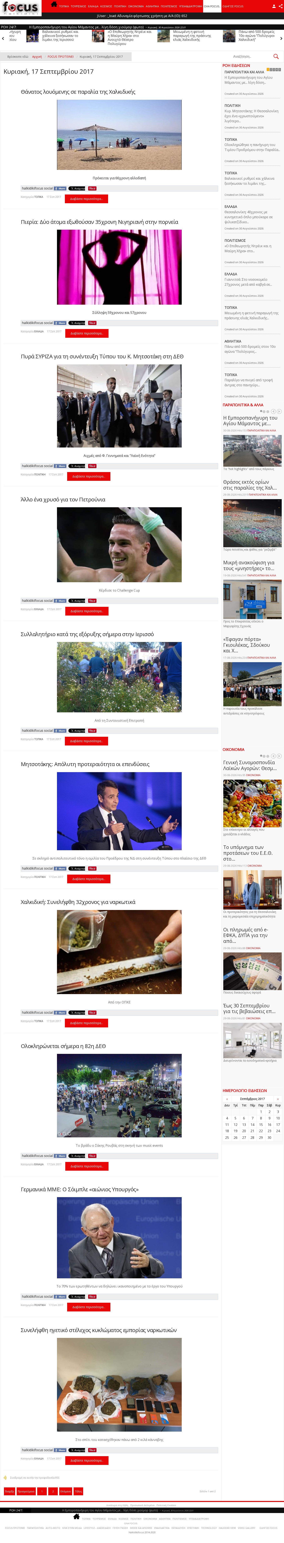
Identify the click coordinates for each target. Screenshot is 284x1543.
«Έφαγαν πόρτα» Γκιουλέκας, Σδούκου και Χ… (246, 645)
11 (227, 1124)
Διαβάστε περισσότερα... (86, 199)
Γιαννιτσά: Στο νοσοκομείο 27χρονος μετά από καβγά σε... (248, 282)
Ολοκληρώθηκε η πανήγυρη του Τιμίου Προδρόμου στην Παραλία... (252, 147)
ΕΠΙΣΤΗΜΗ (193, 1527)
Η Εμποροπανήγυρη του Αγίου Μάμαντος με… (250, 420)
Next (279, 411)
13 (244, 1124)
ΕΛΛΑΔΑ (93, 6)
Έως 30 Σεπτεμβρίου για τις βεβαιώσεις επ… (249, 1008)
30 (269, 1137)
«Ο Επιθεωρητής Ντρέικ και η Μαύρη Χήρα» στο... (248, 248)
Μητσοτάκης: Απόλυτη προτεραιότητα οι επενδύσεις (85, 764)
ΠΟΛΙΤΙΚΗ (120, 6)
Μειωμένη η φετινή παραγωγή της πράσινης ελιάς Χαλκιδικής (110, 35)
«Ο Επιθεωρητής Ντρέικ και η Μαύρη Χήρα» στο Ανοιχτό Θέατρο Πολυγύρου (47, 37)
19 (235, 1131)
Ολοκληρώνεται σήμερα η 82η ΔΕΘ (63, 1046)
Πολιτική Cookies (166, 1505)
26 (235, 1137)
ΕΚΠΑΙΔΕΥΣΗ (178, 1527)
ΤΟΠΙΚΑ (64, 6)
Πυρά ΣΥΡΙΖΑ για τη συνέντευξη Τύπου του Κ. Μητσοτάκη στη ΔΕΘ (102, 356)
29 (261, 1137)
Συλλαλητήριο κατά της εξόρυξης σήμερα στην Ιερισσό (87, 634)
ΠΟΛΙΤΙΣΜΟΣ (169, 6)
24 (278, 1131)
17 (278, 1124)
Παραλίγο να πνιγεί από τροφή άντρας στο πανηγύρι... (249, 382)
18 (227, 1131)
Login (274, 6)
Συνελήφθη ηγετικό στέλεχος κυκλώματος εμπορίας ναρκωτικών (99, 1330)
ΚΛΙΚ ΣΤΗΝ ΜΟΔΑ (72, 1527)
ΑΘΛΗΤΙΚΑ (152, 6)
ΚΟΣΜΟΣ (106, 6)
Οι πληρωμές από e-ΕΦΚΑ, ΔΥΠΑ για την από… (245, 935)
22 (261, 1131)
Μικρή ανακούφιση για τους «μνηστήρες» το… (248, 565)
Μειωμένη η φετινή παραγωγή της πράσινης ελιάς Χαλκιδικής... (252, 315)
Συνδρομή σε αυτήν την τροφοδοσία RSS (34, 1477)
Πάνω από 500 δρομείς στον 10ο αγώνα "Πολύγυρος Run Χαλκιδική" (178, 35)
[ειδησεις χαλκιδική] (54, 6)
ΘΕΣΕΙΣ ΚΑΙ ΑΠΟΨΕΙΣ (141, 1527)
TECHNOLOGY (209, 1527)
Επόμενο (66, 1491)
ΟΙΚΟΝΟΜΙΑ (136, 6)
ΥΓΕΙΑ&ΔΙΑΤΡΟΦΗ (190, 6)
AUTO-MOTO (53, 1527)
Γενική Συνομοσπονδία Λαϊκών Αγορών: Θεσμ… (250, 765)
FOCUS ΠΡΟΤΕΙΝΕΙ (15, 1527)
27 (244, 1137)
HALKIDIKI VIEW (227, 1527)
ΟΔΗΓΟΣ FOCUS (232, 6)
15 (261, 1124)
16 (269, 1124)
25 (227, 1137)
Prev (273, 411)
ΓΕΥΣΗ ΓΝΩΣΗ (120, 1527)
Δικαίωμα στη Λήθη (117, 1505)
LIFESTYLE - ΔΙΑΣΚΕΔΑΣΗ (97, 1527)
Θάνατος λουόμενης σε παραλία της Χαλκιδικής (78, 91)
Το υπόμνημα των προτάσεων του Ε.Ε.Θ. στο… (248, 853)
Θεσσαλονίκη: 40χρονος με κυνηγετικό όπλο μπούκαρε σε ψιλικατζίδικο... (249, 217)
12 (235, 1124)
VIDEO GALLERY (246, 1527)
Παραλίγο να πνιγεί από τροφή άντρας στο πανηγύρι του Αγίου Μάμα (244, 35)
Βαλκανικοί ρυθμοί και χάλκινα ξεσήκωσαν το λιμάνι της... (249, 181)
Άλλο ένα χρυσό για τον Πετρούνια (63, 499)
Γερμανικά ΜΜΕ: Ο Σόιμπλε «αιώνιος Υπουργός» (80, 1189)
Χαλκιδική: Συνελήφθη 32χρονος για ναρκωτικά (78, 902)
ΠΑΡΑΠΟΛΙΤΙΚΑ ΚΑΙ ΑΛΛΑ (244, 72)
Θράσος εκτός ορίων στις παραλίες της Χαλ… (250, 485)
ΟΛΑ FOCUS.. (131, 1523)
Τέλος (78, 1491)
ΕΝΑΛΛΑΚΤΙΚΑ (161, 1527)
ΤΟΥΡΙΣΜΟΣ (78, 6)
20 (244, 1131)
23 (269, 1131)
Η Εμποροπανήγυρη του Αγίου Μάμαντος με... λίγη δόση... (249, 80)
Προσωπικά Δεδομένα (142, 1505)
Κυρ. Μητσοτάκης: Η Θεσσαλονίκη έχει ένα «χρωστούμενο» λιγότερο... (251, 116)
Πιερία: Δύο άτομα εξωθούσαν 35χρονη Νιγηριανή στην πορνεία (99, 222)
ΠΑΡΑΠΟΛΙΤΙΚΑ (35, 1527)
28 (252, 1137)
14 (252, 1124)
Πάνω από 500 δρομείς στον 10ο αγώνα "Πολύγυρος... (250, 349)
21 (252, 1131)
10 (278, 1118)
